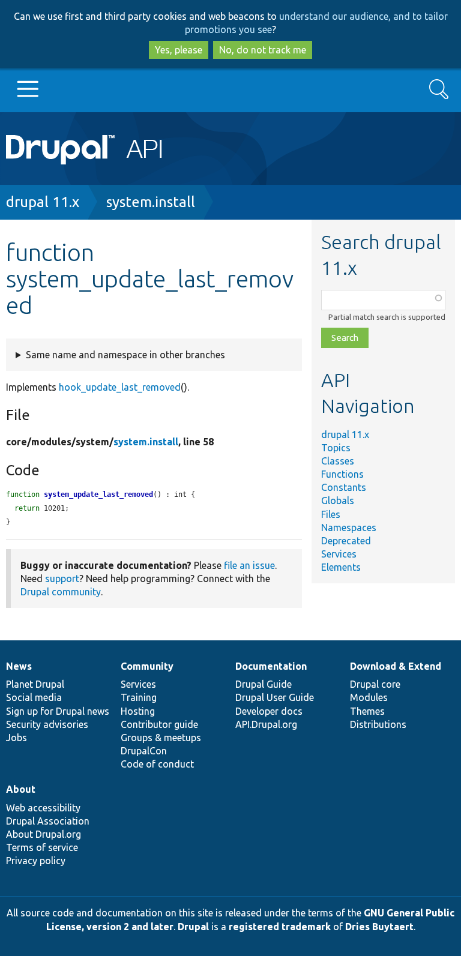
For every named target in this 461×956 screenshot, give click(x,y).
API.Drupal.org (266, 724)
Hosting (138, 711)
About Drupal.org (43, 834)
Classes (337, 460)
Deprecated (346, 540)
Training (139, 697)
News (19, 666)
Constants (343, 487)
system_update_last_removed (98, 494)
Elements (341, 567)
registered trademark (280, 926)
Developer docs (269, 711)
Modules (369, 697)
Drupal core (375, 684)
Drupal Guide (263, 684)
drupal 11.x (42, 202)
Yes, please (178, 49)
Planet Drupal (35, 684)
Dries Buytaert (379, 926)
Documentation (271, 666)
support (62, 578)
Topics (336, 447)
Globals (337, 500)
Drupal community (60, 591)
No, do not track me (262, 49)
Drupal (193, 926)
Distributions (378, 724)
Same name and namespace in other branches (125, 354)
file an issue (249, 565)
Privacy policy (35, 860)
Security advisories (47, 724)
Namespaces (348, 527)
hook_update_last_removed (120, 387)
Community (147, 666)
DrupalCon (144, 750)
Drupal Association (47, 821)
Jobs (16, 737)
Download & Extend (395, 666)
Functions (342, 474)
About (20, 789)
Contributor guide (159, 724)
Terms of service (42, 847)
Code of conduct (157, 764)
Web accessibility (43, 807)
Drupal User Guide (274, 697)
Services (339, 554)
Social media (34, 697)
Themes (367, 711)
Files (330, 514)
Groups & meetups (161, 737)
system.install (150, 202)
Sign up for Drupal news (57, 711)
